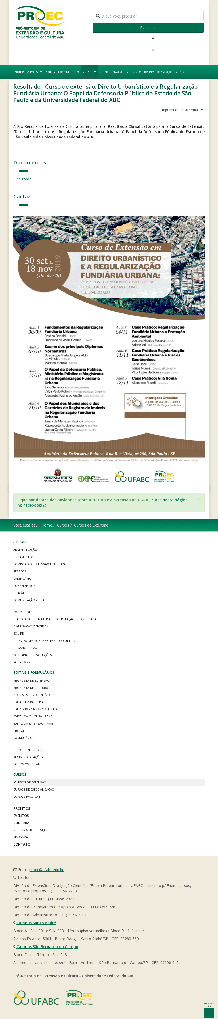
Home (19, 72)
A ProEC (33, 72)
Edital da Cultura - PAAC (32, 716)
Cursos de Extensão (91, 525)
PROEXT (18, 731)
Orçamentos (23, 557)
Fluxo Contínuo (26, 750)
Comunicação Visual (29, 600)
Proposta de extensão (31, 680)
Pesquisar (148, 27)
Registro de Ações (28, 757)
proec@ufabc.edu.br (46, 869)
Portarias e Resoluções (32, 655)
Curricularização (111, 72)
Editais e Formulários (61, 72)
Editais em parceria (28, 702)
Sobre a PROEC (24, 662)
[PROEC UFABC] (39, 22)
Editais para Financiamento (35, 709)
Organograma (25, 648)
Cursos (88, 72)
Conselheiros (24, 586)
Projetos (21, 808)
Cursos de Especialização (33, 789)
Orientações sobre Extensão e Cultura (44, 641)
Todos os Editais (27, 764)
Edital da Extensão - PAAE (33, 723)
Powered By (53, 997)
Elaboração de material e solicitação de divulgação (56, 619)
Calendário (22, 578)
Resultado (23, 178)
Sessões (19, 571)
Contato (181, 72)
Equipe (18, 633)
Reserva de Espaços (158, 72)
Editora (20, 837)
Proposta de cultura (30, 688)
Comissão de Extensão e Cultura (39, 564)
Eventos (21, 815)
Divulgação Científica (30, 626)
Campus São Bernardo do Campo (47, 946)
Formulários (23, 738)
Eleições (20, 593)
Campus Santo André (36, 922)
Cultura (132, 72)
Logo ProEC (22, 612)
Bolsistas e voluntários (33, 695)
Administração (25, 550)
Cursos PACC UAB (26, 797)
